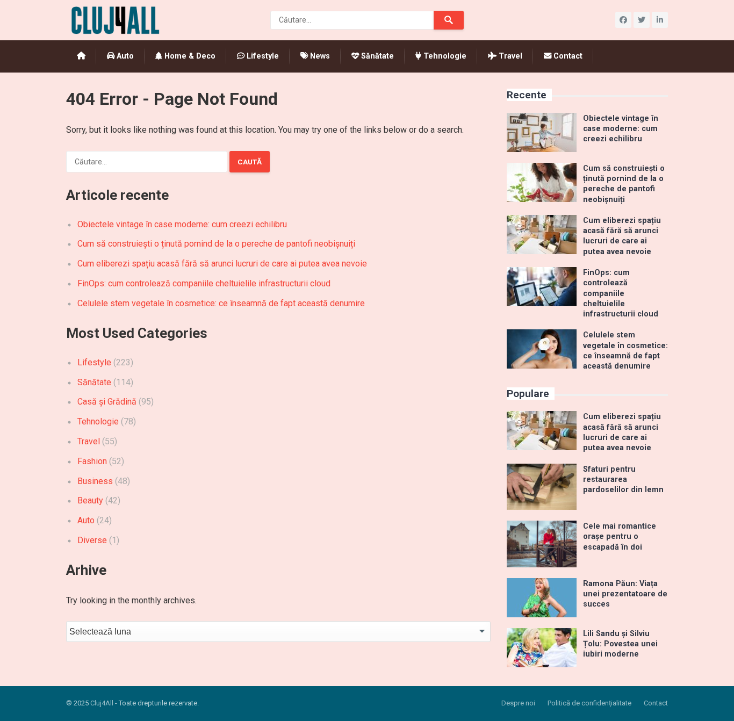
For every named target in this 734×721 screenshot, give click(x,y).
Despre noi (518, 703)
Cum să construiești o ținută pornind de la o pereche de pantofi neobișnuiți (216, 244)
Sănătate (376, 56)
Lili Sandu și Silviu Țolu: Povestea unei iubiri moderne (620, 644)
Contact (566, 56)
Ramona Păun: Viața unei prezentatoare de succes (625, 594)
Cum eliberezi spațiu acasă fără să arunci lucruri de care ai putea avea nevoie (222, 263)
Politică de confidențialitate (589, 703)
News (319, 56)
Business (95, 481)
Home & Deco (188, 56)
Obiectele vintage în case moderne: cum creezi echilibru (182, 224)
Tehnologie (443, 56)
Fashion (92, 461)
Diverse (92, 540)
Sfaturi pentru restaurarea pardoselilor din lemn (623, 480)
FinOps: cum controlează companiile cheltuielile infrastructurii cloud (203, 283)
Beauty (90, 500)
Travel (509, 56)
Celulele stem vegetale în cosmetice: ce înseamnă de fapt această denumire (221, 303)
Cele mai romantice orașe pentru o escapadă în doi (619, 537)
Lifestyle (261, 56)
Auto (124, 56)
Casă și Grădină (106, 401)
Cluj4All (101, 703)
